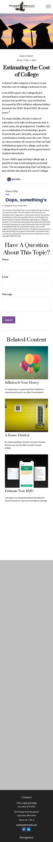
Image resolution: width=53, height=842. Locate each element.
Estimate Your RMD (19, 491)
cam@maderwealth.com (26, 824)
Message (7, 294)
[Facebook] (24, 829)
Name (5, 259)
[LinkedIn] (29, 829)
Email (5, 276)
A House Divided (17, 435)
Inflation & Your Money (22, 383)
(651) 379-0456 (30, 803)
